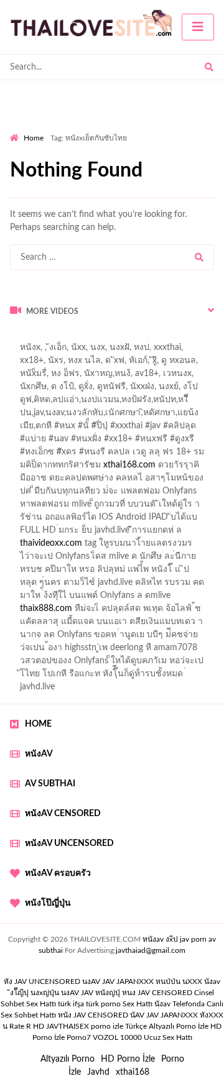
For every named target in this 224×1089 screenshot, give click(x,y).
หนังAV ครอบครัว (58, 873)
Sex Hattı (137, 1004)
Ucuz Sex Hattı (168, 1037)
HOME (38, 724)
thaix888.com (46, 608)
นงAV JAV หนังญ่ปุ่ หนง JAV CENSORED (126, 992)
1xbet (148, 442)
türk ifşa (71, 1004)
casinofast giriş (94, 468)
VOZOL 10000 (117, 1037)
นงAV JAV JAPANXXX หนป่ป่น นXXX (142, 981)
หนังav (39, 754)
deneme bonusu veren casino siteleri (135, 363)
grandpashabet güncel (119, 481)
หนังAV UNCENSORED (69, 843)
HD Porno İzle (128, 1059)
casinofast (76, 350)
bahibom (122, 350)
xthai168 (132, 1072)
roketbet (190, 468)
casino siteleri (125, 376)
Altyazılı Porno (67, 1059)
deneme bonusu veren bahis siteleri (116, 415)
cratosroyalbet (196, 455)
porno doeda (99, 337)
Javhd (98, 1072)
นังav (162, 1004)
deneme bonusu (97, 442)
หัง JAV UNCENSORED (42, 981)
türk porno (103, 1004)
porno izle (54, 337)
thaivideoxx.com (51, 543)
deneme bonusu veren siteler (99, 389)
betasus (24, 455)
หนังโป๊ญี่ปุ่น (48, 903)
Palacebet (28, 350)
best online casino (109, 429)
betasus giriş (192, 442)
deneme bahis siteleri (50, 376)
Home (34, 138)
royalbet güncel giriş (165, 337)
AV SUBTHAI (50, 783)
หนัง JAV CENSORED (93, 1015)
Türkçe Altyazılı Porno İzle (166, 1026)
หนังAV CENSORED (63, 813)
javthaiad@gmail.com (150, 950)
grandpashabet (38, 481)
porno (21, 337)
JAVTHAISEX (67, 1026)
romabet (148, 468)
